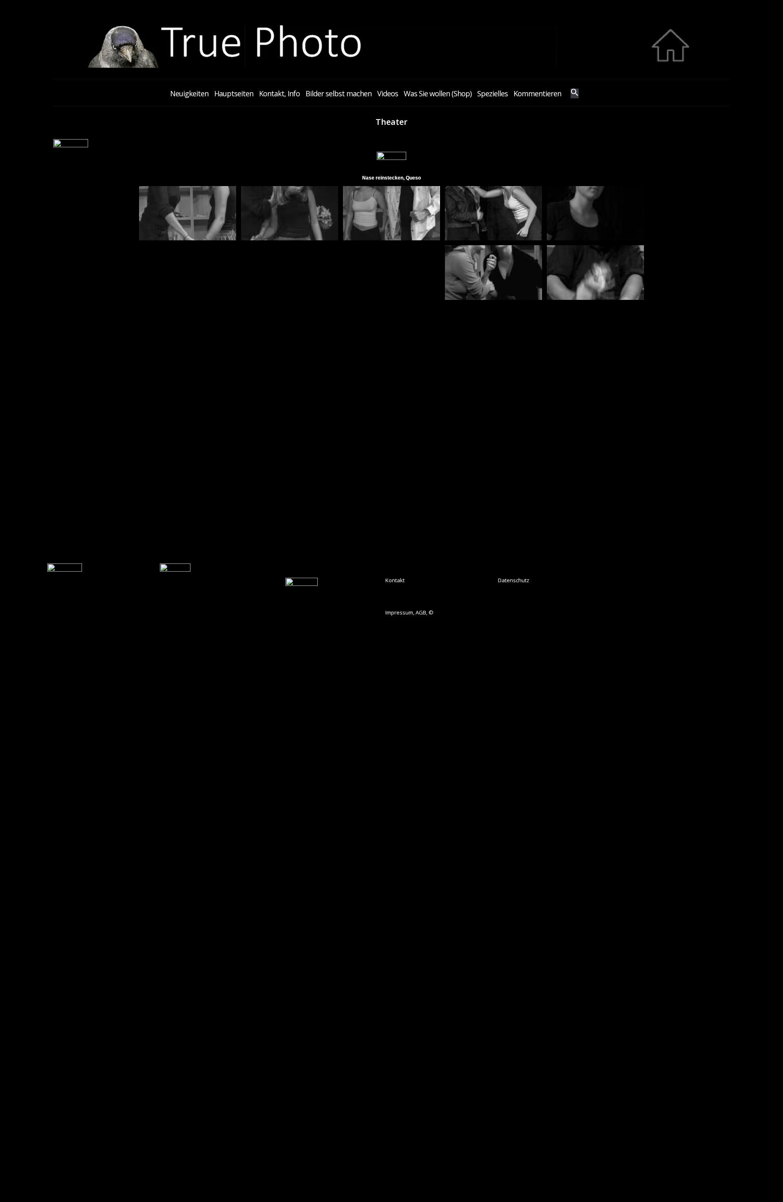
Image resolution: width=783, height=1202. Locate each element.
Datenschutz (513, 580)
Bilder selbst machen (338, 93)
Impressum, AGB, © (409, 612)
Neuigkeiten (189, 93)
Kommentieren (537, 93)
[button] (575, 93)
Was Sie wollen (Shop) (437, 93)
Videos (387, 93)
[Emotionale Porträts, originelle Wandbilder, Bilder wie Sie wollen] (391, 65)
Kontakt (395, 580)
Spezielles (492, 93)
